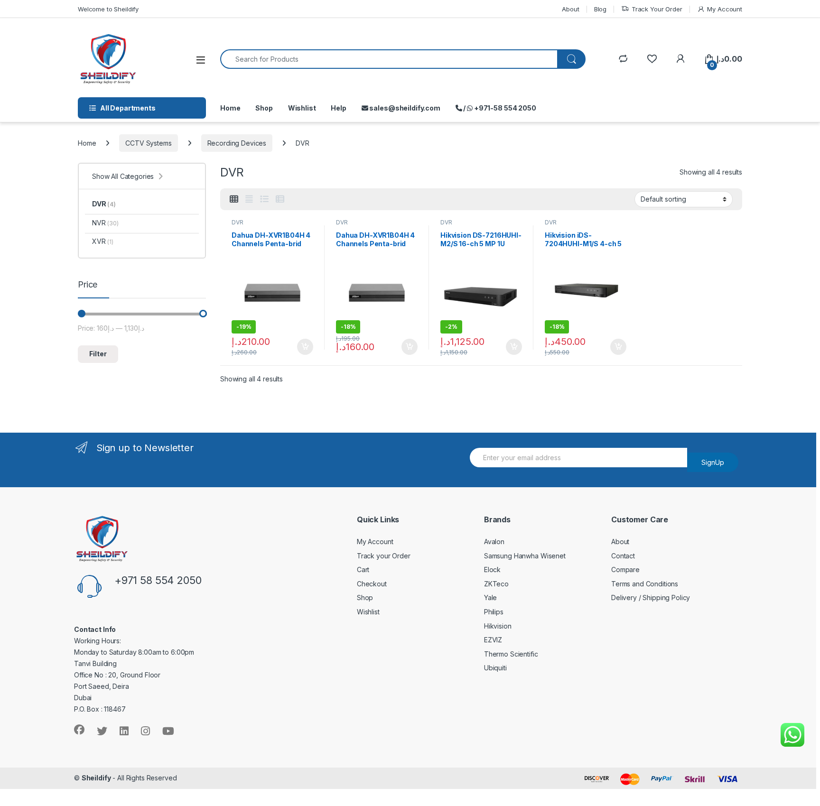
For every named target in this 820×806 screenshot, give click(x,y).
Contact (623, 556)
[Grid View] (234, 199)
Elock (492, 569)
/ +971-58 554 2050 (499, 108)
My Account (724, 9)
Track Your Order (657, 9)
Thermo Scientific (511, 654)
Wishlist (302, 108)
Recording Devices (237, 143)
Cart (363, 569)
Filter (98, 354)
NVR (105, 223)
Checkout (372, 584)
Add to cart (305, 347)
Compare (625, 569)
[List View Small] (280, 199)
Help (338, 108)
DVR (237, 222)
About (570, 9)
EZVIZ (493, 640)
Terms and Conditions (644, 584)
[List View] (264, 199)
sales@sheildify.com (404, 108)
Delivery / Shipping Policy (650, 597)
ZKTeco (496, 584)
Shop (263, 108)
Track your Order (383, 556)
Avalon (494, 541)
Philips (493, 612)
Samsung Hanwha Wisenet (525, 556)
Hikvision (498, 626)
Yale (490, 597)
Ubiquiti (495, 668)
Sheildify (96, 778)
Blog (600, 9)
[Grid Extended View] (249, 199)
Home (230, 108)
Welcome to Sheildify (108, 9)
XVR (102, 241)
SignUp (712, 462)
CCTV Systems (148, 143)
